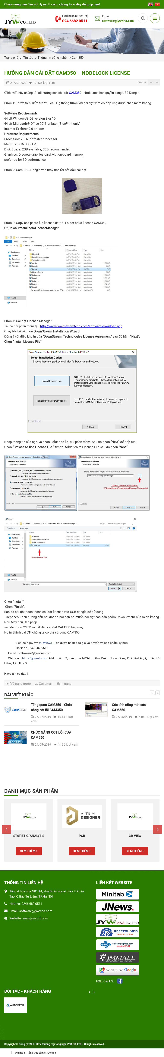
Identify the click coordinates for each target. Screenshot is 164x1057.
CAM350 (75, 93)
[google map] (118, 970)
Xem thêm (27, 851)
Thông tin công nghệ (52, 58)
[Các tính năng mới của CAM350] (96, 709)
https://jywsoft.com (34, 658)
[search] (143, 18)
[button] (152, 693)
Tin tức (28, 58)
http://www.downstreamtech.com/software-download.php (81, 326)
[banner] (82, 41)
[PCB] (82, 816)
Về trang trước (20, 684)
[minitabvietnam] (118, 894)
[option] (82, 727)
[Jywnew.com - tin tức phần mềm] (118, 907)
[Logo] (20, 18)
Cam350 (77, 58)
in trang (66, 684)
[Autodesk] (15, 1005)
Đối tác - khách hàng (27, 991)
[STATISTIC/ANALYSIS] (29, 816)
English (150, 3)
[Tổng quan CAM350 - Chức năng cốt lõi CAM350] (15, 709)
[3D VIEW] (135, 816)
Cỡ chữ (142, 82)
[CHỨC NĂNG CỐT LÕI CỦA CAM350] (15, 737)
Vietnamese (157, 3)
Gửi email (46, 684)
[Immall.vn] (118, 958)
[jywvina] (118, 920)
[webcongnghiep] (118, 945)
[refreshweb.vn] (118, 932)
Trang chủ (11, 58)
